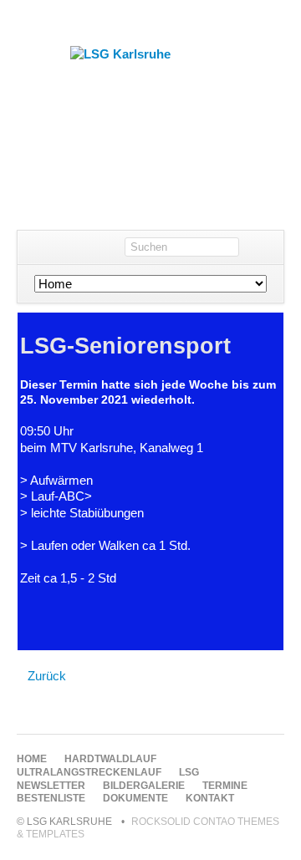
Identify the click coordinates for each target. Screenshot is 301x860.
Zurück (47, 676)
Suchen (267, 247)
